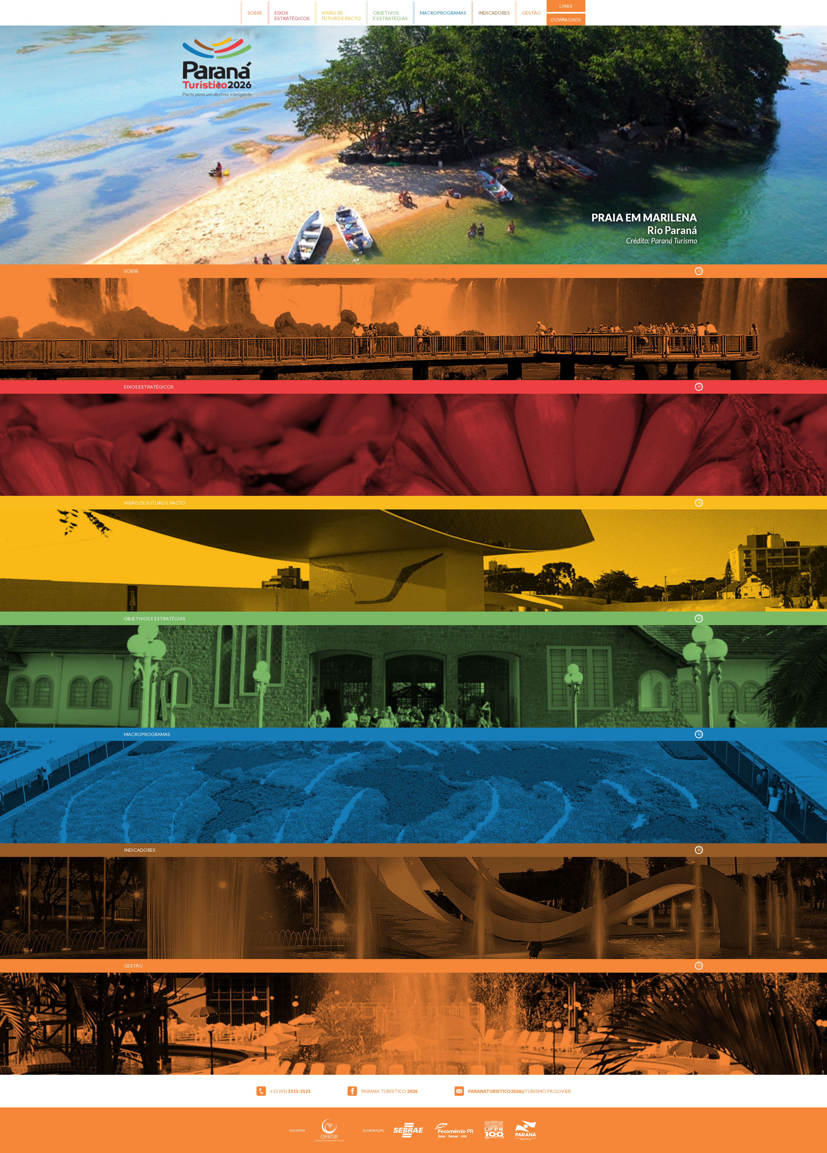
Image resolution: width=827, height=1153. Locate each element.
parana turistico (389, 1091)
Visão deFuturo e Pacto (341, 15)
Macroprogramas (443, 13)
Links (566, 6)
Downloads (566, 19)
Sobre (254, 13)
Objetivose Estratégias (390, 15)
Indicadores (494, 13)
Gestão (531, 13)
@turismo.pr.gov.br (519, 1091)
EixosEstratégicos (292, 15)
